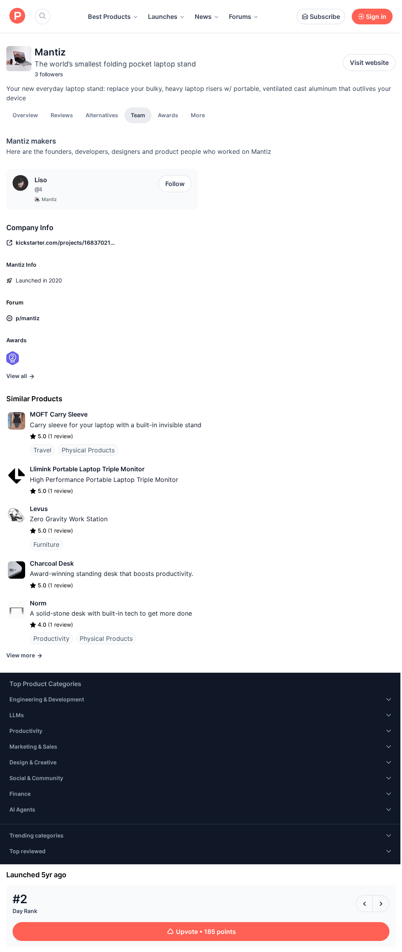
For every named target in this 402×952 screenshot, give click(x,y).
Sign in (376, 16)
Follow (175, 184)
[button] (198, 115)
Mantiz (49, 199)
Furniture (46, 544)
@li (38, 189)
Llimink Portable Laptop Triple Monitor (87, 469)
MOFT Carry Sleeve (59, 414)
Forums (240, 16)
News (203, 16)
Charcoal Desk (52, 563)
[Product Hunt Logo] (17, 16)
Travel (42, 450)
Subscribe (325, 16)
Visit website (369, 62)
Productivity (51, 638)
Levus (39, 509)
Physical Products (88, 450)
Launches (162, 16)
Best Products (109, 16)
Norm (38, 603)
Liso (41, 180)
